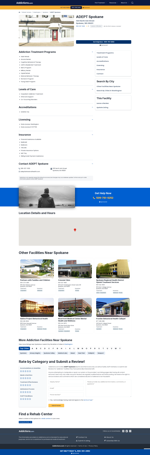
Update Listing (102, 107)
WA (86, 23)
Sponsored (87, 7)
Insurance (101, 70)
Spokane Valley (49, 353)
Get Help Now (65, 7)
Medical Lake (62, 353)
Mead (73, 353)
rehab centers (46, 419)
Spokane (45, 12)
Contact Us (82, 437)
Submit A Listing (84, 441)
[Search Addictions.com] (132, 2)
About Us (109, 437)
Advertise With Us (113, 441)
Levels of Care (102, 57)
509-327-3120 (80, 26)
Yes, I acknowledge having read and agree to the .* (71, 400)
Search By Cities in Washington (109, 91)
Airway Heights (35, 353)
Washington (37, 12)
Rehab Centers (26, 12)
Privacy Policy (93, 446)
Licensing (100, 65)
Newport (101, 353)
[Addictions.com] (19, 12)
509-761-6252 (104, 198)
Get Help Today (75, 451)
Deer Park (81, 353)
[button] (75, 230)
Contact (100, 74)
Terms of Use (82, 446)
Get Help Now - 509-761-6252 (103, 42)
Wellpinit (91, 353)
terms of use (88, 400)
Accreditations (103, 61)
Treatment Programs (105, 53)
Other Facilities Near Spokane (108, 86)
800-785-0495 (76, 7)
